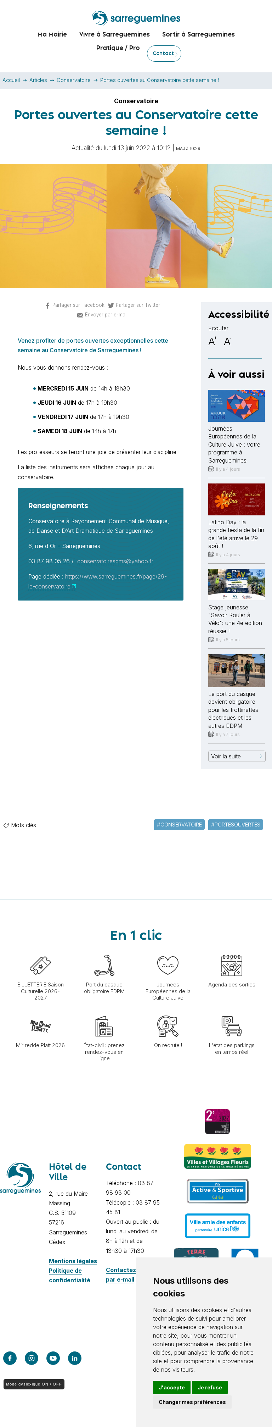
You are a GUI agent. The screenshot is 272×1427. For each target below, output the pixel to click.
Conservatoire (74, 80)
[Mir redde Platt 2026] (40, 1012)
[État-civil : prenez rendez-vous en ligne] (104, 1012)
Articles (38, 80)
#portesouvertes (235, 824)
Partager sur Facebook (78, 305)
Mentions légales (73, 1261)
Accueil (11, 80)
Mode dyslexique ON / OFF (34, 1384)
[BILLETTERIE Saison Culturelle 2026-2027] (40, 951)
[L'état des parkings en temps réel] (232, 1012)
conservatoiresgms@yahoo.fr (115, 561)
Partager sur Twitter (138, 305)
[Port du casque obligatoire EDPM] (104, 951)
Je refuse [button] (210, 1387)
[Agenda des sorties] (232, 951)
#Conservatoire (179, 824)
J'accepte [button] (172, 1387)
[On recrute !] (168, 1012)
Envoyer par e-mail (106, 314)
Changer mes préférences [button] (192, 1402)
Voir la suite (226, 756)
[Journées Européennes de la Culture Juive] (168, 951)
